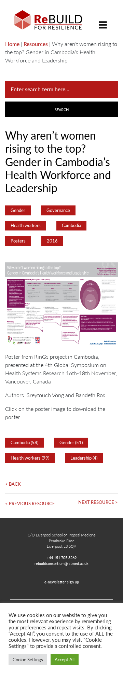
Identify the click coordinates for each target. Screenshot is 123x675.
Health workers (26, 225)
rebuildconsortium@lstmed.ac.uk (61, 563)
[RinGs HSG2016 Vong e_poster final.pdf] (61, 307)
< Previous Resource (30, 503)
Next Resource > (98, 502)
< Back (13, 484)
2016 (52, 241)
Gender (18, 210)
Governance (58, 210)
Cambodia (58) (24, 442)
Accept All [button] (64, 659)
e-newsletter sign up (61, 581)
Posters (18, 241)
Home (12, 44)
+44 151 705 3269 (62, 557)
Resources (36, 44)
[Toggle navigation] (102, 19)
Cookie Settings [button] (28, 659)
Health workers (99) (30, 458)
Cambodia (71, 225)
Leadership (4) (83, 458)
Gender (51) (71, 442)
